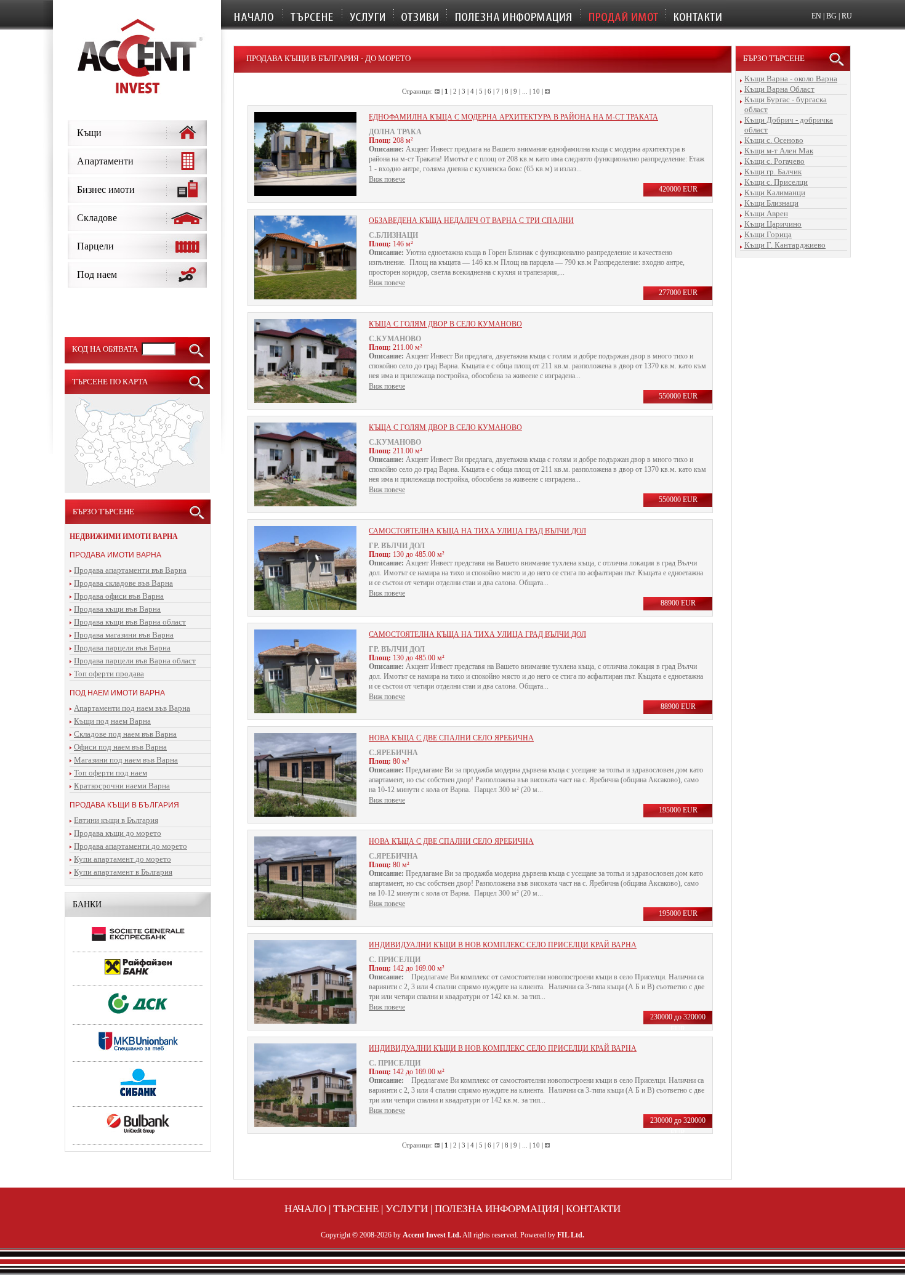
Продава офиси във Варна (119, 596)
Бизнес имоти (106, 189)
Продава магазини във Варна (124, 634)
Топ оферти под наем (110, 772)
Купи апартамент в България (123, 871)
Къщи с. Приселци (776, 182)
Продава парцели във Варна (122, 647)
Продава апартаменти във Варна (130, 570)
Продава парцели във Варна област (135, 660)
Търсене (356, 1209)
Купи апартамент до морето (122, 859)
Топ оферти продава (109, 673)
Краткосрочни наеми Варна (122, 785)
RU (847, 16)
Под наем (97, 274)
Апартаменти (105, 161)
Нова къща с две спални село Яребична (451, 738)
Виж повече (387, 179)
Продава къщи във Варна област (130, 621)
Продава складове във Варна (123, 583)
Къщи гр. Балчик (773, 171)
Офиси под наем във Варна (120, 746)
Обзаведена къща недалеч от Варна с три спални (471, 220)
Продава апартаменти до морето (130, 846)
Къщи (89, 132)
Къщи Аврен (766, 213)
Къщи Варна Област (779, 89)
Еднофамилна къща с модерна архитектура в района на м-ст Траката (513, 117)
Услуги (406, 1209)
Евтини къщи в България (116, 820)
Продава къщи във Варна (117, 608)
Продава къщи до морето (117, 833)
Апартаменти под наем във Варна (132, 708)
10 (536, 91)
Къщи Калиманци (774, 192)
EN (816, 16)
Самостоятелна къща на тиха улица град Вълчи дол (477, 531)
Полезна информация (497, 1209)
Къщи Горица (768, 234)
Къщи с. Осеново (773, 140)
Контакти (593, 1209)
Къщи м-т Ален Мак (778, 150)
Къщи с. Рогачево (774, 161)
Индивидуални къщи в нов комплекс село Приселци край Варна (503, 945)
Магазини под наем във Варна (126, 759)
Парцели (95, 246)
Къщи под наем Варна (112, 721)
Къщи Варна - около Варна (790, 78)
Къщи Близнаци (771, 203)
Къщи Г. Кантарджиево (785, 244)
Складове (97, 217)
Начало (305, 1209)
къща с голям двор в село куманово (445, 324)
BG (831, 16)
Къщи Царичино (773, 224)
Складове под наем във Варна (125, 734)
